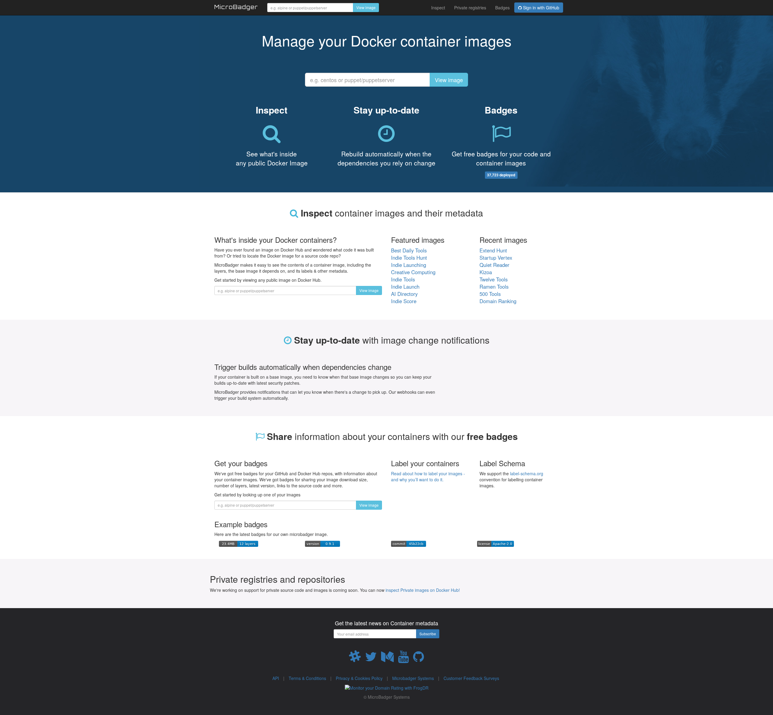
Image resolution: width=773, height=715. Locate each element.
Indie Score (403, 301)
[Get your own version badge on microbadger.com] (322, 543)
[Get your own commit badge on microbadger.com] (408, 543)
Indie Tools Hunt (409, 257)
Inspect (438, 8)
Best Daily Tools (409, 250)
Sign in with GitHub (540, 8)
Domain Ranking (498, 301)
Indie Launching (408, 264)
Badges (502, 8)
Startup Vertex (496, 257)
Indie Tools (403, 279)
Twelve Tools (494, 279)
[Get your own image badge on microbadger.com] (238, 543)
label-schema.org (526, 473)
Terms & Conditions (307, 678)
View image (366, 7)
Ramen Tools (494, 286)
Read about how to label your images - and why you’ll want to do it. (428, 476)
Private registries (470, 8)
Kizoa (486, 272)
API (275, 678)
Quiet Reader (494, 264)
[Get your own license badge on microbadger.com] (495, 543)
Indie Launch (405, 286)
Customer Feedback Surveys (471, 678)
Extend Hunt (493, 250)
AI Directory (404, 293)
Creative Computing (413, 272)
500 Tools (490, 293)
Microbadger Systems (413, 678)
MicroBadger (236, 8)
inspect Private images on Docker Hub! (423, 590)
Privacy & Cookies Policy (359, 678)
